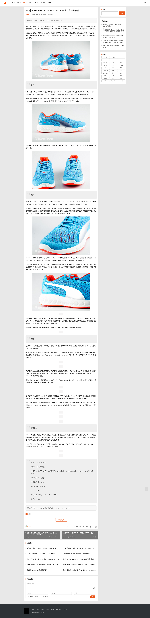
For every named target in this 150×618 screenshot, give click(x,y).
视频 (36, 2)
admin (27, 14)
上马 (105, 68)
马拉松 (121, 81)
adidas (113, 57)
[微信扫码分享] (83, 526)
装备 (24, 2)
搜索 (104, 9)
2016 (105, 57)
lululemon (121, 60)
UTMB (121, 65)
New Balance (106, 62)
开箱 (29, 514)
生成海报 (78, 526)
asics (121, 57)
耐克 (105, 75)
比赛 (12, 2)
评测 (121, 75)
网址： (77, 593)
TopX (113, 65)
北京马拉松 (105, 70)
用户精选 (42, 2)
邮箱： (53, 593)
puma (121, 62)
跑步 (113, 78)
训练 (30, 2)
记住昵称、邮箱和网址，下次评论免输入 (38, 596)
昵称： (30, 593)
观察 (18, 2)
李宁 (121, 70)
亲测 (121, 68)
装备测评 (50, 14)
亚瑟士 (113, 68)
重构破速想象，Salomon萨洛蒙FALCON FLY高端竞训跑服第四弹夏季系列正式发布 (113, 30)
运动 (105, 81)
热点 (113, 73)
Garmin (105, 60)
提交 (93, 596)
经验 (121, 73)
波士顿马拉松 (106, 73)
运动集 (49, 2)
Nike (113, 62)
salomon (105, 65)
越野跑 (105, 78)
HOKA (113, 60)
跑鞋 (121, 78)
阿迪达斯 (113, 81)
